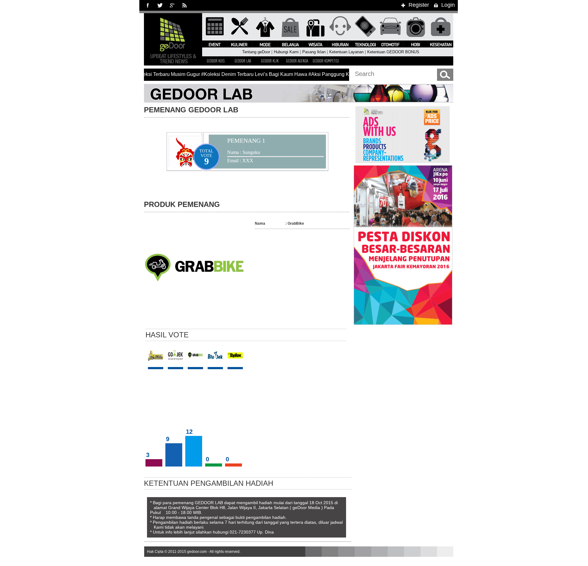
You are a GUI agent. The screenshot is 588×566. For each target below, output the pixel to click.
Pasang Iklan (314, 52)
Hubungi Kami (286, 52)
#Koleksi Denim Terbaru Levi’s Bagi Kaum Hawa (249, 74)
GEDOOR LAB (243, 60)
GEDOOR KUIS (216, 60)
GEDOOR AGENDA (297, 60)
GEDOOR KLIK (270, 60)
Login (448, 5)
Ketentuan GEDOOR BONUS (393, 52)
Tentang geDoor (256, 52)
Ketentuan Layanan (346, 52)
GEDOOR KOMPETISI (326, 60)
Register (419, 5)
